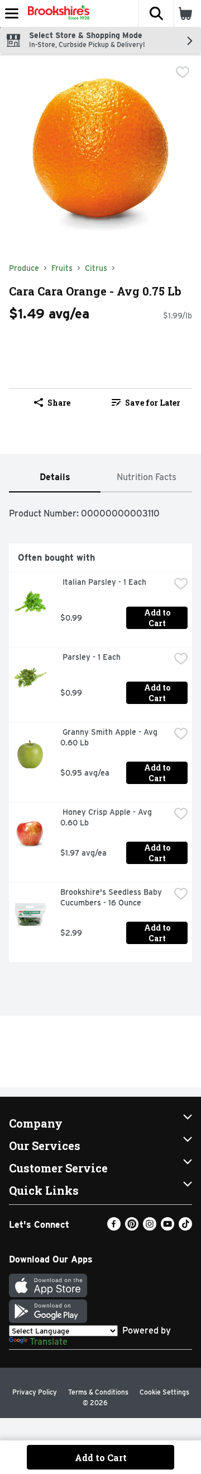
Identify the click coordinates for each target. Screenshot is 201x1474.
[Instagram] (149, 1227)
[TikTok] (185, 1227)
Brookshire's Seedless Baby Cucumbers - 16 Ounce (112, 897)
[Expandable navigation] (11, 13)
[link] (146, 402)
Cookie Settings (164, 1392)
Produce (24, 268)
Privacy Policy (34, 1392)
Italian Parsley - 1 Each (103, 582)
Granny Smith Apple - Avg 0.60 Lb (110, 737)
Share (58, 402)
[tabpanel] (100, 731)
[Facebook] (114, 1227)
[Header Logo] (56, 13)
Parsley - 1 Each (90, 656)
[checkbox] (182, 72)
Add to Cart (158, 617)
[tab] (54, 477)
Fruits (62, 268)
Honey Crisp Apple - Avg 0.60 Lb (107, 817)
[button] (156, 13)
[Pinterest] (131, 1227)
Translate (49, 1341)
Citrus (96, 268)
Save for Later (152, 402)
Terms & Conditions (98, 1392)
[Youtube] (167, 1227)
